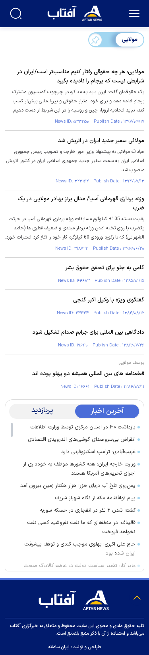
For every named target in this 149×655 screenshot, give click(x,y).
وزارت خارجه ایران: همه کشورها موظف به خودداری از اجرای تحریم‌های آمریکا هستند (79, 468)
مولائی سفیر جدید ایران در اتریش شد (101, 141)
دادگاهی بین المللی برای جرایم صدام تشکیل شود (88, 332)
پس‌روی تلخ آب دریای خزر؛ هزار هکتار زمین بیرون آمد (77, 486)
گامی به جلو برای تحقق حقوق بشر (105, 268)
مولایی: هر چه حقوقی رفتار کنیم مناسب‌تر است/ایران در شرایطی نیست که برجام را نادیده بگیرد (80, 76)
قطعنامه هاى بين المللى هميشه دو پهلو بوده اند (88, 374)
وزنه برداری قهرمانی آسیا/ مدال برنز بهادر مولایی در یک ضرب (80, 203)
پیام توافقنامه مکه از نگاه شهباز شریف (95, 498)
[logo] (75, 13)
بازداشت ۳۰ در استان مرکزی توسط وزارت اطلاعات (82, 427)
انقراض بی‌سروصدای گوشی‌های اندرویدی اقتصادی (81, 440)
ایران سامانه (59, 647)
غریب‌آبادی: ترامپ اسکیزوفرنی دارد (98, 452)
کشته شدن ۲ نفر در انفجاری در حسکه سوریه (87, 510)
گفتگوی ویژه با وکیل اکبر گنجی (108, 300)
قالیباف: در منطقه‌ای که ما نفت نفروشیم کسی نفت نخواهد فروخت (81, 527)
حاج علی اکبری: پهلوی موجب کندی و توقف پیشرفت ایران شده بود (79, 548)
